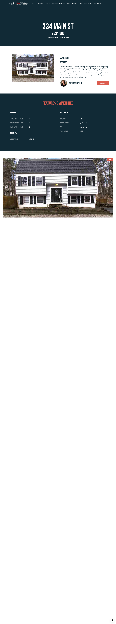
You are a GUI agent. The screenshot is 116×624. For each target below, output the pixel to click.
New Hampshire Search (58, 3)
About (33, 3)
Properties (40, 3)
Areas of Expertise (72, 3)
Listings (48, 3)
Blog (81, 3)
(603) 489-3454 (97, 3)
